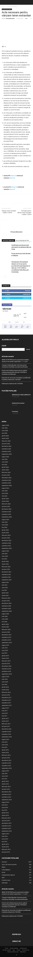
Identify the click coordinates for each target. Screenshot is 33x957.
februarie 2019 (6, 661)
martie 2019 (5, 658)
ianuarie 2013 (6, 852)
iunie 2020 (5, 619)
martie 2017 (5, 721)
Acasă (3, 6)
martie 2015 (5, 784)
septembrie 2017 (7, 705)
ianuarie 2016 (6, 758)
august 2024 (5, 488)
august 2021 (5, 582)
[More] (20, 22)
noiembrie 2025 (6, 449)
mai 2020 (4, 621)
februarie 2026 (6, 441)
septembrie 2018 (7, 674)
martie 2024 (5, 501)
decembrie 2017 (6, 697)
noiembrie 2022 (6, 543)
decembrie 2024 (6, 477)
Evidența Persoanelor (18, 403)
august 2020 (5, 614)
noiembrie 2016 (6, 731)
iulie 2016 (4, 742)
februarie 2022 (6, 566)
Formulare (15, 411)
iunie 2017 (5, 713)
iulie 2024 (4, 491)
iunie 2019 (5, 650)
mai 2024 (4, 496)
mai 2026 (4, 433)
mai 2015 (4, 779)
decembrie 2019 (6, 635)
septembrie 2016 (7, 737)
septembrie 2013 (7, 831)
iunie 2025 (5, 462)
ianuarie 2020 (6, 632)
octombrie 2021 (6, 577)
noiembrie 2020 (6, 606)
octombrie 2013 (6, 828)
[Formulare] (6, 414)
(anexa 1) (13, 175)
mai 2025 (4, 464)
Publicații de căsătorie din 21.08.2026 (12, 383)
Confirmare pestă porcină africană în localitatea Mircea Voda (21, 247)
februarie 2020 (6, 629)
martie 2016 (5, 752)
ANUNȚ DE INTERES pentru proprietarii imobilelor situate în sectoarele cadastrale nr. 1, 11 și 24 (15, 360)
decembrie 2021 (6, 572)
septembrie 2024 (7, 485)
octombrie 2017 (6, 703)
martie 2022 (5, 564)
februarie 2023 (6, 535)
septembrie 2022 (7, 548)
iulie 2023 (4, 522)
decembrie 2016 (6, 729)
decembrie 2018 (6, 666)
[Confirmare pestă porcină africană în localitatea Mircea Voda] (6, 247)
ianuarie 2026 (6, 443)
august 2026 (5, 425)
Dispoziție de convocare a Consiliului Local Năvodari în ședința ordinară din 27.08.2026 (16, 378)
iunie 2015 (5, 776)
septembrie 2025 (7, 454)
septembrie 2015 (7, 768)
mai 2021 (4, 590)
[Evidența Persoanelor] (6, 405)
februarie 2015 (6, 786)
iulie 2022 (4, 553)
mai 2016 (4, 747)
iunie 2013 (5, 839)
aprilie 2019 (5, 655)
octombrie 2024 (6, 483)
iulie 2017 (4, 710)
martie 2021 (5, 595)
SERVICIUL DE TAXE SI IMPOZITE (21, 394)
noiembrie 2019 (6, 637)
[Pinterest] (11, 22)
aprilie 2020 (5, 624)
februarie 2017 (6, 724)
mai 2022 (4, 559)
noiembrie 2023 (6, 511)
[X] (7, 22)
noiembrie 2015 (6, 763)
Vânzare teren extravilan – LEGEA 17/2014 (9, 211)
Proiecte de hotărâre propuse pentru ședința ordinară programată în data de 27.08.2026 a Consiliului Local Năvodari (14, 372)
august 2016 (5, 739)
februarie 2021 (6, 598)
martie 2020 (5, 627)
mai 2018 (4, 684)
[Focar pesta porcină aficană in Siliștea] (6, 256)
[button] (3, 2)
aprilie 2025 (5, 467)
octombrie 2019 (6, 640)
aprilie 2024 (5, 498)
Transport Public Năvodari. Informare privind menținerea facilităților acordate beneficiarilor (15, 366)
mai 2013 (4, 841)
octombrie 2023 (6, 514)
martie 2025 (5, 470)
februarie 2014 (6, 818)
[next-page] (6, 276)
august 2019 (5, 645)
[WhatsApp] (15, 22)
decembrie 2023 (6, 509)
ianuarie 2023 (6, 538)
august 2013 (5, 833)
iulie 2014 (4, 805)
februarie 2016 (6, 755)
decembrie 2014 (6, 792)
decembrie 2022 (6, 540)
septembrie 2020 (7, 611)
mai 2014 (4, 810)
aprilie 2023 (5, 530)
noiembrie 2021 (6, 574)
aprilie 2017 (5, 718)
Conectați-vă (26, 294)
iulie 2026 (4, 428)
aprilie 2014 (5, 813)
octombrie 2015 (6, 765)
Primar (6, 948)
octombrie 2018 (6, 671)
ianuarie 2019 (6, 663)
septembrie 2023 (7, 517)
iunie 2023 (5, 525)
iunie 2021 (5, 587)
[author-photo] (16, 229)
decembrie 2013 (6, 823)
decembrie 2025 (6, 446)
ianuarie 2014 (6, 820)
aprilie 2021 (5, 593)
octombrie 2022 (6, 546)
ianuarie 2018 (6, 695)
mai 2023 (4, 527)
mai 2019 (4, 653)
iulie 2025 (4, 459)
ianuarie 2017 (6, 726)
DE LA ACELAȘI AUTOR (22, 240)
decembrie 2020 (6, 603)
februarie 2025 (6, 472)
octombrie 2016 (6, 734)
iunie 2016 (5, 744)
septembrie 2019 (7, 642)
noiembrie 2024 (6, 480)
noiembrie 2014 (6, 794)
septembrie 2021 (7, 580)
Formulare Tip (25, 950)
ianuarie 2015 (6, 789)
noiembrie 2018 (6, 669)
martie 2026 (5, 438)
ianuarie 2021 (6, 600)
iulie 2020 (4, 616)
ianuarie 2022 (6, 569)
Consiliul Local (23, 948)
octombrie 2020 (6, 608)
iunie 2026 (5, 430)
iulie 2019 (4, 648)
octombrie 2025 (6, 451)
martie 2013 (5, 847)
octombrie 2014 (6, 797)
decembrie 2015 (6, 760)
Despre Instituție (14, 948)
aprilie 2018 (5, 687)
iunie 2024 (5, 493)
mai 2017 (4, 716)
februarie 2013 (6, 849)
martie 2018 (5, 690)
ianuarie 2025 (6, 475)
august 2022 (5, 551)
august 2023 (5, 519)
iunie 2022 (5, 556)
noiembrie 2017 (6, 700)
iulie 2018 (4, 679)
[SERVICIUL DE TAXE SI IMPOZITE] (6, 397)
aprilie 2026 (5, 436)
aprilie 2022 (5, 561)
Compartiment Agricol (12, 6)
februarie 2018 (6, 692)
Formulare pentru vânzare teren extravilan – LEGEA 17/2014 (24, 212)
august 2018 (5, 676)
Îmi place (27, 290)
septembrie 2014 (7, 799)
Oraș (14, 950)
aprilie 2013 (5, 844)
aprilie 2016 (5, 750)
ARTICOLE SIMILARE (8, 240)
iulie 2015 (4, 773)
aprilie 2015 (5, 781)
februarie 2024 (6, 504)
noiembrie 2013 (6, 826)
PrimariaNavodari (10, 18)
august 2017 (5, 708)
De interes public (7, 950)
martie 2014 (5, 815)
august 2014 (5, 802)
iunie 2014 (5, 807)
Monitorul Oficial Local (12, 952)
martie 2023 (5, 532)
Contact (18, 950)
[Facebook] (3, 22)
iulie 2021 (4, 585)
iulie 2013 (4, 836)
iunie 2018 (5, 682)
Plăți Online (23, 952)
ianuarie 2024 (6, 506)
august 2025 (5, 457)
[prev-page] (3, 276)
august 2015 (5, 771)
